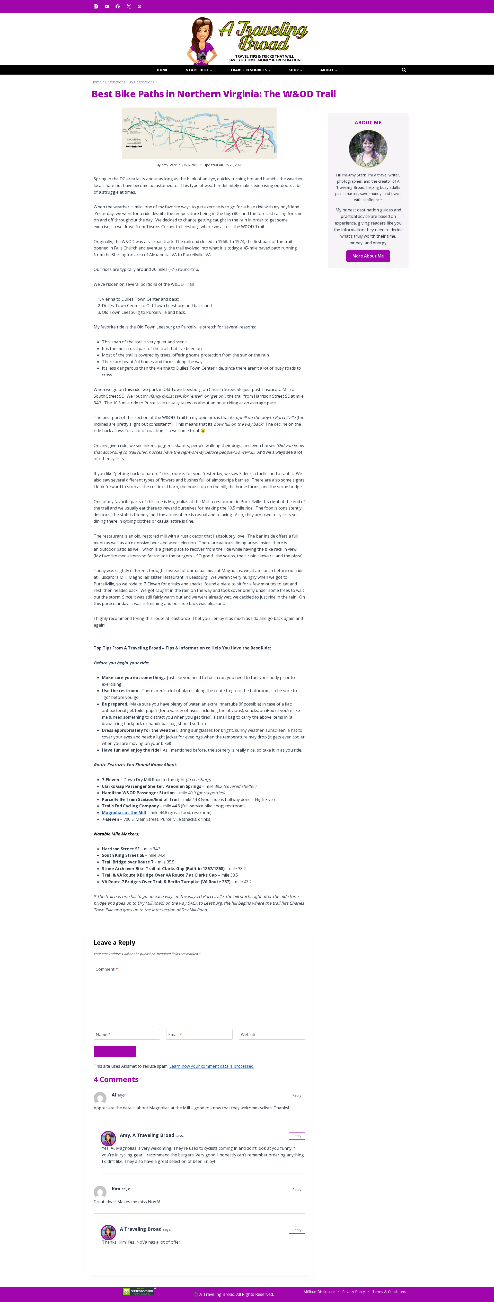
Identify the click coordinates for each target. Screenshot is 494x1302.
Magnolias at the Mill (124, 812)
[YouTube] (106, 6)
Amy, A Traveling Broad (147, 1135)
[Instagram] (96, 6)
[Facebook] (117, 6)
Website (249, 1034)
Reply (297, 1095)
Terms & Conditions (389, 1291)
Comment (107, 969)
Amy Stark (169, 165)
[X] (128, 6)
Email (175, 1034)
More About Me (368, 256)
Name (103, 1034)
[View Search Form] (404, 70)
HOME (162, 69)
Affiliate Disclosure (319, 1291)
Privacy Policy (353, 1291)
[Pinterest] (139, 6)
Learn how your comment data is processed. (211, 1066)
